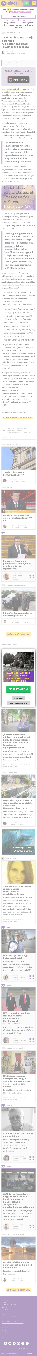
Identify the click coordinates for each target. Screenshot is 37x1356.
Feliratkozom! (18, 689)
